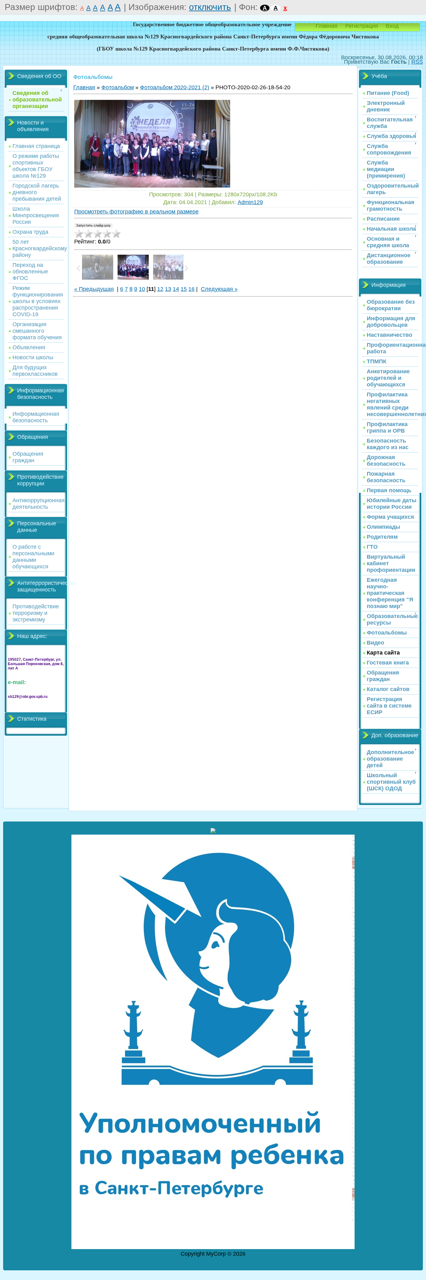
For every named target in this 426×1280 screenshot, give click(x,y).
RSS (417, 62)
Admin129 (250, 202)
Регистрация (361, 26)
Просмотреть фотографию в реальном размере (136, 211)
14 (176, 289)
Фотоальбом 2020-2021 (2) (174, 87)
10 (142, 289)
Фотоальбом (117, 87)
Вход (392, 26)
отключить (210, 7)
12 (160, 289)
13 (168, 289)
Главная (326, 26)
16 (191, 289)
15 (184, 289)
